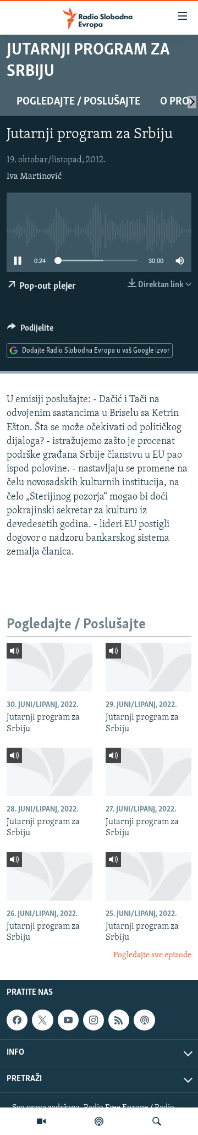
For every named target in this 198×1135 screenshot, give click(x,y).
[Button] (30, 330)
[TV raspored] (144, 1020)
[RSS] (118, 1020)
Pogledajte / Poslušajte (78, 101)
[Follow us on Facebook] (17, 1020)
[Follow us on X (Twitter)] (42, 1020)
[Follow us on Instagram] (93, 1020)
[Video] (41, 1121)
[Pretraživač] (156, 1121)
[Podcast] (99, 1121)
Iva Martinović (34, 176)
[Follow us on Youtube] (68, 1020)
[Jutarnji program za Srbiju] (49, 667)
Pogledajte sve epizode (152, 955)
